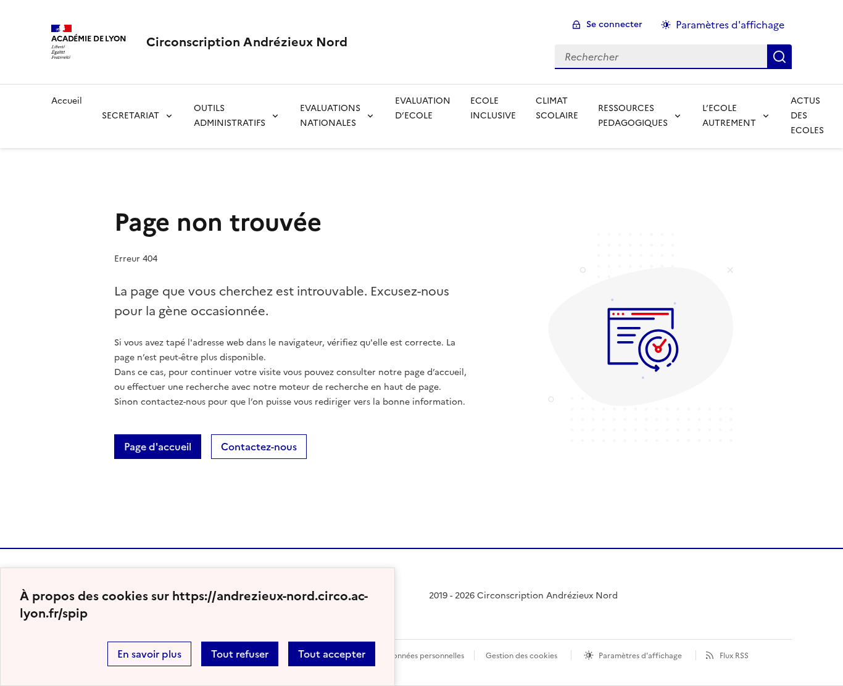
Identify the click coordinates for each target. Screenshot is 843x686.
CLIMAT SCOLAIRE (557, 108)
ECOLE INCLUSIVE (493, 108)
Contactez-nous (259, 446)
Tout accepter (331, 654)
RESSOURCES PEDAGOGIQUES (633, 116)
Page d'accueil (157, 446)
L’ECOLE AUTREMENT (729, 116)
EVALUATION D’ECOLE (423, 108)
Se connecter (614, 24)
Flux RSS (734, 655)
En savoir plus (149, 654)
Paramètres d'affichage (730, 24)
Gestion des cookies (521, 655)
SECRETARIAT (130, 115)
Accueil (66, 100)
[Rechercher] (779, 56)
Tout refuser (239, 654)
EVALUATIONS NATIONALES (330, 116)
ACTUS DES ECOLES (807, 115)
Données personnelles (425, 655)
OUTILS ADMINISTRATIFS (229, 116)
